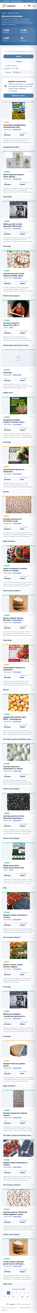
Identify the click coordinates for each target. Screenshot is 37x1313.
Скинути (19, 61)
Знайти (18, 56)
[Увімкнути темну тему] (24, 6)
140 (22, 1297)
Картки (8, 72)
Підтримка (4, 1310)
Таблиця (17, 72)
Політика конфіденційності (9, 1307)
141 (27, 1297)
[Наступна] (32, 1297)
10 (13, 1297)
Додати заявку (19, 95)
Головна (4, 13)
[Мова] (29, 6)
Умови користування (25, 1307)
